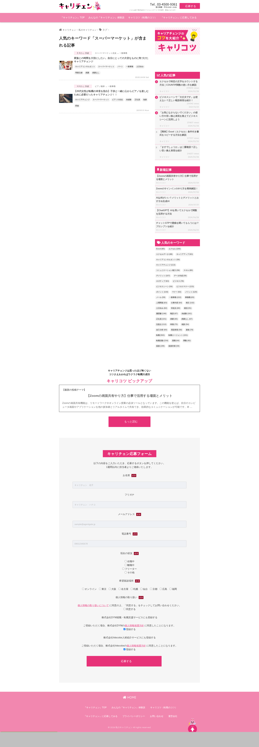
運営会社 (172, 716)
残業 (87, 73)
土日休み (140, 67)
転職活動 (162, 341)
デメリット (163, 276)
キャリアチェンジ (82, 100)
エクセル (175, 249)
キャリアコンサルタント (85, 67)
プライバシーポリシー (133, 716)
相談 (185, 324)
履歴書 (161, 314)
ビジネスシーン (164, 286)
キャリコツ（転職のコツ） (142, 17)
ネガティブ (162, 281)
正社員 (137, 100)
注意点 (161, 324)
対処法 (175, 308)
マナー (176, 292)
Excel (160, 249)
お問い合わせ (156, 716)
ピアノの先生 (117, 100)
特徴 (174, 324)
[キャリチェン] (80, 6)
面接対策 (173, 346)
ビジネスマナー (185, 286)
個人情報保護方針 (134, 625)
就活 (187, 308)
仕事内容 (176, 303)
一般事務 (129, 67)
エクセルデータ (164, 254)
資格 (189, 330)
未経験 (128, 100)
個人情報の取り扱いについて (93, 605)
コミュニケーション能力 (168, 270)
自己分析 (161, 330)
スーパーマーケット (106, 67)
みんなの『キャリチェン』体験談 (106, 17)
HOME (131, 697)
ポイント (162, 292)
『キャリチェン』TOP (73, 17)
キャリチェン (69, 30)
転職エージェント (178, 335)
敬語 (174, 314)
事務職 (189, 297)
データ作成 (180, 276)
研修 (77, 106)
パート (120, 67)
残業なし (96, 73)
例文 (190, 303)
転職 (160, 335)
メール (160, 297)
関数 (187, 341)
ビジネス (178, 281)
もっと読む (131, 421)
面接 (160, 346)
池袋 (145, 100)
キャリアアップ (184, 254)
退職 (175, 341)
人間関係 (161, 303)
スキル (188, 270)
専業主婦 (78, 73)
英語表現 (176, 330)
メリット (191, 292)
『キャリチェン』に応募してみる (179, 17)
